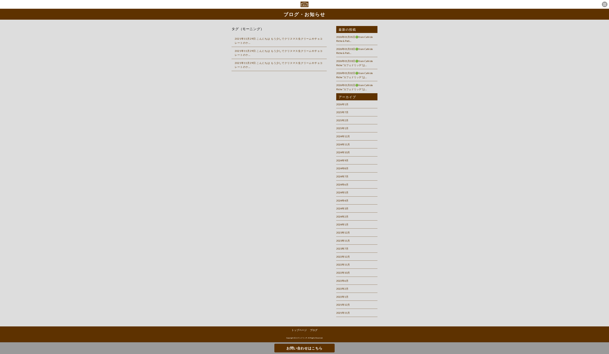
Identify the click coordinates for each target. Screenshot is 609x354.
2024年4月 (342, 200)
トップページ (299, 329)
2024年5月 (342, 192)
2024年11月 (343, 144)
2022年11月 (343, 264)
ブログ (314, 329)
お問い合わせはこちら (304, 348)
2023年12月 (343, 232)
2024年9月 (342, 160)
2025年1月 (342, 128)
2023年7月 (342, 248)
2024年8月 (342, 168)
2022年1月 (342, 296)
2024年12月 (343, 136)
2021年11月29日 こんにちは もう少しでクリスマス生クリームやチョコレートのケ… (279, 40)
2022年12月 (343, 256)
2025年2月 (342, 120)
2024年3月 (342, 208)
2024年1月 (342, 224)
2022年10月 (343, 272)
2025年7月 (342, 112)
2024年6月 (342, 184)
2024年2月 (342, 216)
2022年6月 (342, 280)
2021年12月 (343, 304)
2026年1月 (342, 104)
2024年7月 (342, 176)
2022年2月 (342, 288)
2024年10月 (343, 152)
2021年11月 (343, 312)
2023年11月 (343, 240)
